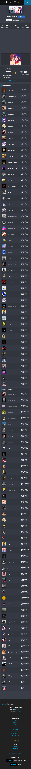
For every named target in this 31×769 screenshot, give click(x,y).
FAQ (15, 720)
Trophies (9, 20)
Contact (15, 729)
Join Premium (15, 740)
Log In (27, 2)
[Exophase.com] (7, 2)
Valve (21, 714)
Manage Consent (15, 733)
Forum (22, 20)
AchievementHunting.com (15, 753)
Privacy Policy (15, 735)
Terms (15, 738)
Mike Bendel (18, 709)
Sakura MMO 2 (11, 17)
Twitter (15, 748)
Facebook (15, 751)
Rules (15, 724)
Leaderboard (16, 20)
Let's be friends (8, 70)
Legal (15, 731)
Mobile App (15, 722)
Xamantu (18, 711)
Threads (15, 746)
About (15, 727)
